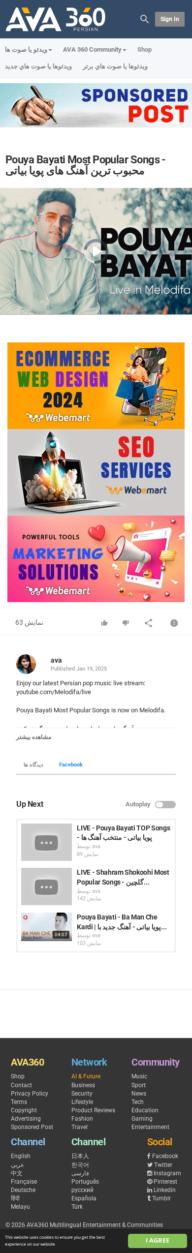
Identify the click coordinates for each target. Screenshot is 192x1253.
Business (83, 1085)
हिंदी (15, 1198)
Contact (21, 1085)
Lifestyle (82, 1102)
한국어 (80, 1164)
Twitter (163, 1164)
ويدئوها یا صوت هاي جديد (38, 66)
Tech (137, 1102)
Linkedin (165, 1190)
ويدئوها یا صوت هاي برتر (115, 66)
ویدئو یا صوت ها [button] (26, 49)
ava (56, 660)
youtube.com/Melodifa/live (53, 692)
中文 (17, 1173)
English (21, 1156)
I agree (157, 1240)
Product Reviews (93, 1110)
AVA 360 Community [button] (92, 49)
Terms (19, 1102)
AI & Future (85, 1076)
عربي (17, 1164)
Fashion (82, 1118)
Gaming (142, 1118)
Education (145, 1110)
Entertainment (150, 1127)
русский (82, 1190)
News (138, 1093)
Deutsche (23, 1190)
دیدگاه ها (33, 765)
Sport (138, 1085)
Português (85, 1181)
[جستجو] (145, 18)
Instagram (167, 1173)
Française (24, 1181)
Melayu (20, 1206)
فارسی (80, 1173)
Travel (79, 1127)
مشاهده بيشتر (33, 736)
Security (82, 1093)
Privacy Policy (29, 1093)
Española (83, 1198)
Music (139, 1076)
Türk (77, 1206)
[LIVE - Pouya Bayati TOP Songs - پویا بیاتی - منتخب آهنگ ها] (46, 842)
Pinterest (165, 1181)
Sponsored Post (32, 1127)
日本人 (80, 1156)
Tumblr (161, 1198)
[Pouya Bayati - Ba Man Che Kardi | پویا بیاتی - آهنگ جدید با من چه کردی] (46, 927)
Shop (144, 49)
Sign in (169, 19)
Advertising (26, 1118)
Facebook (71, 765)
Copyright (24, 1110)
